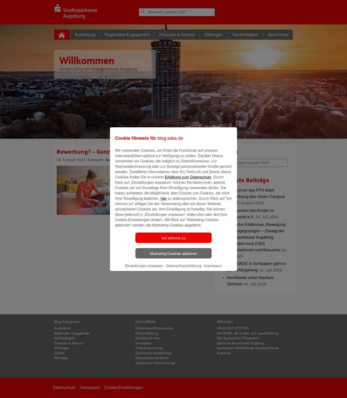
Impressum (213, 265)
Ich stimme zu (173, 237)
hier (164, 198)
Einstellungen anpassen (144, 265)
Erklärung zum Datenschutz (188, 176)
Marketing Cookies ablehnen (173, 253)
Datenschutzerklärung (183, 265)
